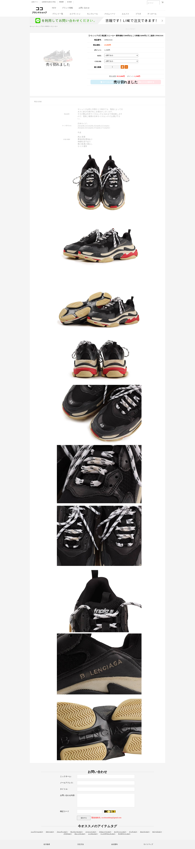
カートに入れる (109, 82)
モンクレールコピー (76, 831)
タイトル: (64, 789)
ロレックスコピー (79, 833)
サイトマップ (148, 844)
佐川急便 (69, 1)
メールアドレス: (66, 783)
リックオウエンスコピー (107, 833)
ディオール (152, 14)
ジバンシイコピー (90, 831)
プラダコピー (68, 833)
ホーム (32, 26)
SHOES (47, 26)
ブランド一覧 (57, 14)
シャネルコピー (93, 833)
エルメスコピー (145, 831)
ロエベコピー (50, 831)
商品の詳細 (38, 101)
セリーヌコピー (157, 831)
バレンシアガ (39, 26)
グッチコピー (133, 831)
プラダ (138, 14)
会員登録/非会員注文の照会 (49, 1)
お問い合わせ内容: (67, 795)
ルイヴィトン (75, 14)
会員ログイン (34, 1)
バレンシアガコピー (130, 29)
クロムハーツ (109, 14)
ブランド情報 (67, 8)
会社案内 (114, 844)
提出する (84, 818)
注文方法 (80, 844)
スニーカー (54, 26)
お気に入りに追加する (145, 82)
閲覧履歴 (61, 1)
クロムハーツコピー (105, 831)
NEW (54, 8)
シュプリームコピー (37, 831)
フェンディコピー (62, 831)
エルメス (125, 14)
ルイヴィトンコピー (120, 831)
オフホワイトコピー (124, 833)
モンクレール (92, 14)
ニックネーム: (65, 776)
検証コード (64, 811)
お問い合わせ (84, 8)
